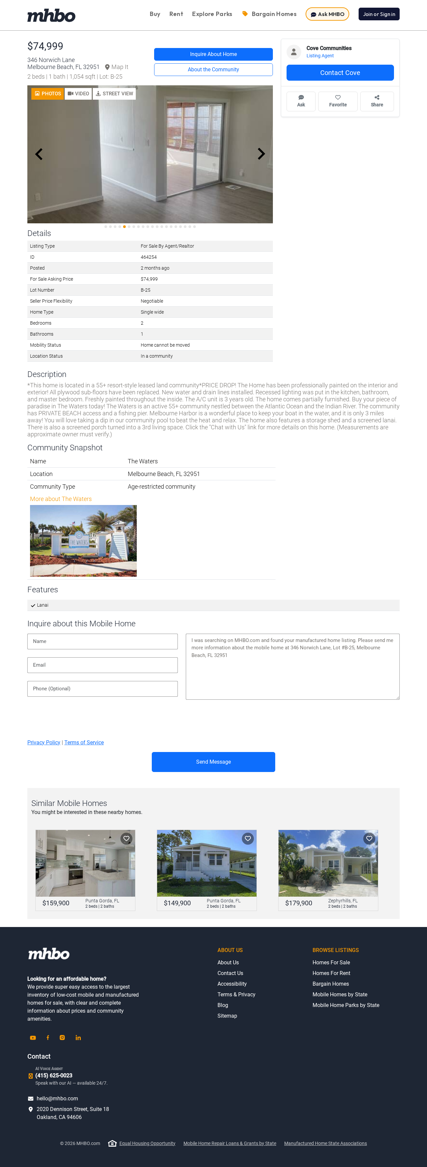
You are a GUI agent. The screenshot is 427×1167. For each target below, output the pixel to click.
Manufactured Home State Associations (325, 1143)
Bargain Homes (331, 984)
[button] (78, 94)
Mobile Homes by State (340, 994)
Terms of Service (84, 742)
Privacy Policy (43, 742)
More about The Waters (61, 498)
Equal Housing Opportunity (147, 1143)
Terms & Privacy (237, 994)
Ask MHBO (331, 14)
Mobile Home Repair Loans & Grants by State (229, 1143)
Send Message (213, 762)
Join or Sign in (379, 14)
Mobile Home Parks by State (346, 1005)
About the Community (213, 69)
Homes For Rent (331, 973)
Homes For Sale (331, 962)
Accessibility (232, 984)
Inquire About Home (213, 54)
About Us (228, 962)
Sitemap (227, 1016)
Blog (223, 1005)
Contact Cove (340, 73)
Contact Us (230, 973)
